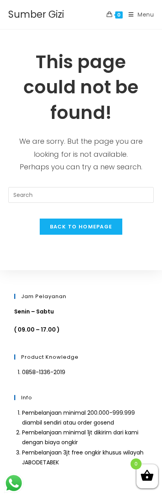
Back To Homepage (81, 226)
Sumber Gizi (36, 14)
